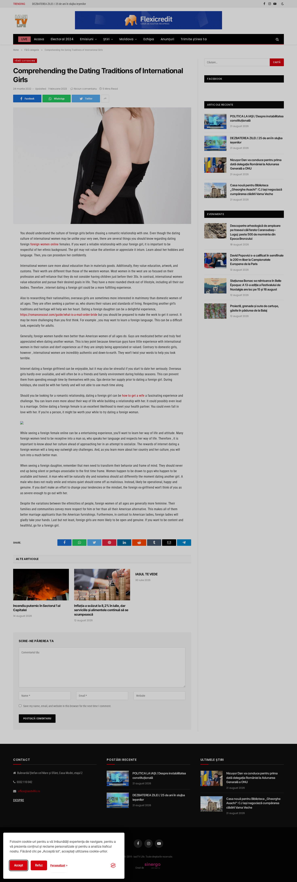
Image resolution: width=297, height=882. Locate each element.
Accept (18, 865)
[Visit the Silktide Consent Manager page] (113, 865)
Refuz (39, 865)
